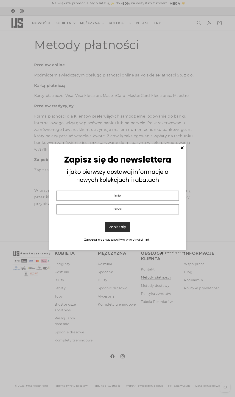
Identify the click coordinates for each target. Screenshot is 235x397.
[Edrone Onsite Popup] (117, 198)
